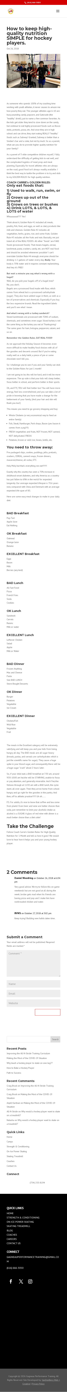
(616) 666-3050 (34, 2)
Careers (12, 1239)
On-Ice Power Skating (17, 1151)
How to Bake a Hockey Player (20, 1067)
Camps (10, 1141)
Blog (10, 1230)
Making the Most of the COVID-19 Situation (27, 1058)
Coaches (10, 1161)
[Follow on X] (21, 1281)
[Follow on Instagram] (29, 1281)
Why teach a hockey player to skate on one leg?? (30, 1063)
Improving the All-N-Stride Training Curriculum (28, 1053)
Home (9, 1136)
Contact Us (12, 1165)
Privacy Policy (38, 1383)
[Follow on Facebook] (11, 1281)
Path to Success (14, 1072)
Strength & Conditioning (18, 1146)
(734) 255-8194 (37, 1182)
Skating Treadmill (15, 1156)
